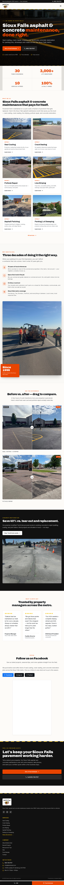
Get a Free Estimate (11, 48)
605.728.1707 (58, 1)
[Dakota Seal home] (5, 6)
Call (17, 883)
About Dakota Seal (7, 843)
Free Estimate (5, 852)
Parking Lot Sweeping (8, 832)
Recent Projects (6, 845)
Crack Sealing (6, 823)
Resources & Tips (7, 847)
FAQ (3, 850)
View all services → (7, 834)
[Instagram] (7, 812)
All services (31, 235)
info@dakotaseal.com (10, 865)
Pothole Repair (6, 825)
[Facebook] (3, 812)
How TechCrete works (11, 533)
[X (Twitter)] (10, 812)
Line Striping (5, 827)
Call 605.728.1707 (33, 777)
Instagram (19, 675)
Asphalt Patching (6, 830)
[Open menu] (60, 6)
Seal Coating (5, 820)
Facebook (9, 675)
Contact (4, 854)
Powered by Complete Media (55, 878)
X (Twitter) (29, 675)
